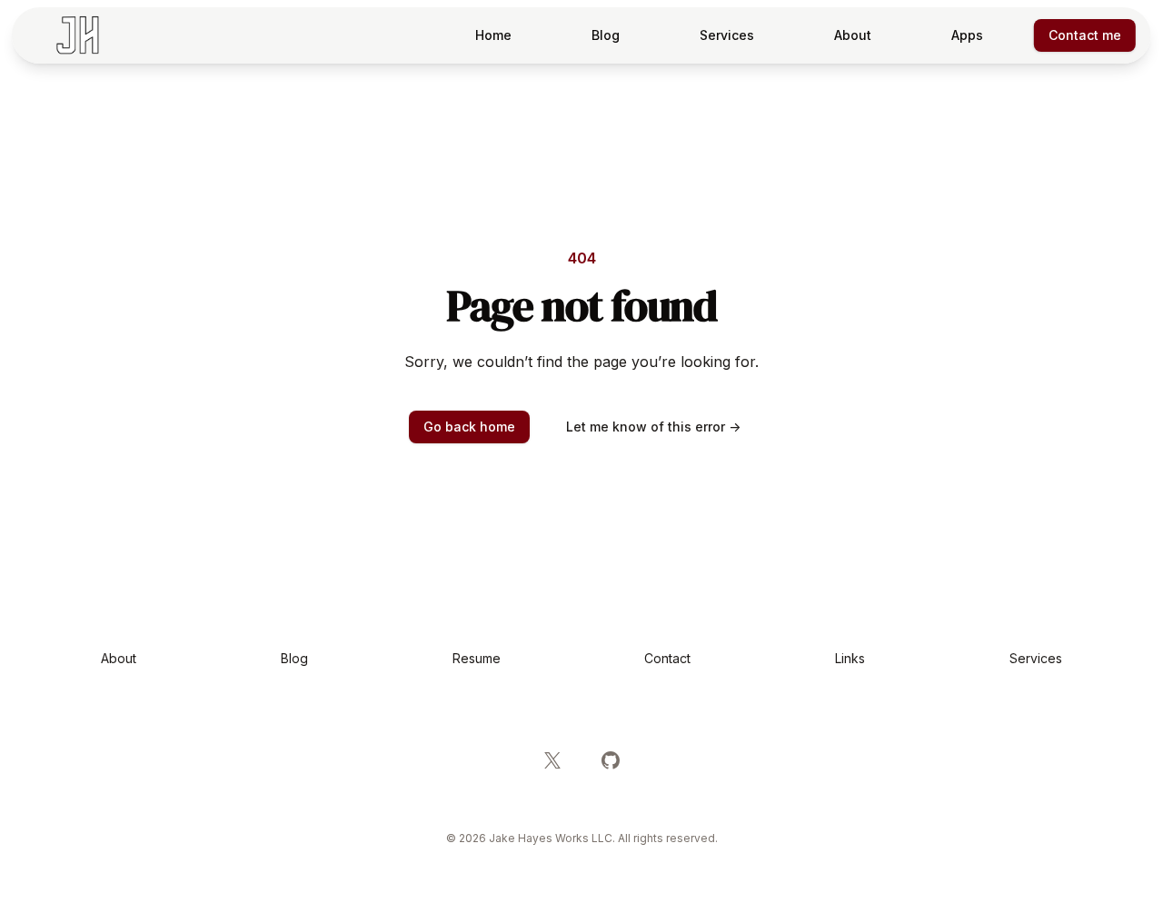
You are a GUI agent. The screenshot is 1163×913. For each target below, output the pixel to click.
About (852, 35)
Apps (967, 35)
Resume (476, 658)
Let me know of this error (653, 426)
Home (493, 35)
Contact (667, 658)
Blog (605, 35)
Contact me (1085, 35)
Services (727, 35)
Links (850, 658)
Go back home (469, 426)
